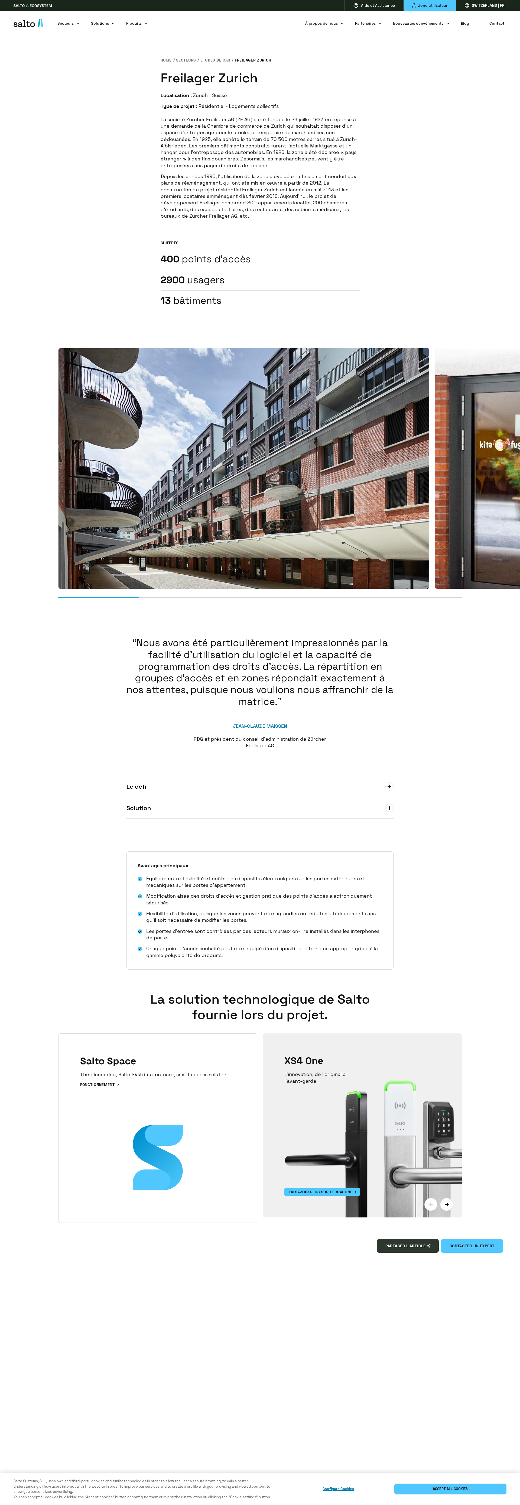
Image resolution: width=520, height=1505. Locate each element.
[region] (260, 1489)
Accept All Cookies (450, 1489)
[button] (430, 1204)
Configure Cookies (338, 1489)
